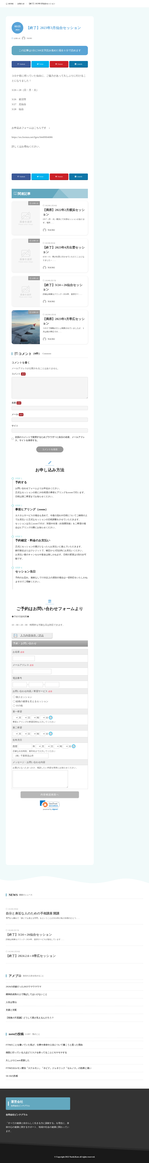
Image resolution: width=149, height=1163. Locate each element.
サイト (15, 426)
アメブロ (15, 975)
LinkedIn (79, 64)
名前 (14, 403)
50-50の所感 (12, 1076)
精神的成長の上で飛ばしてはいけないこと (26, 994)
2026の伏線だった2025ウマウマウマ (23, 986)
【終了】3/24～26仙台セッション (29, 934)
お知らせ (20, 4)
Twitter (41, 64)
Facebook (22, 64)
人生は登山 (11, 1002)
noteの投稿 (16, 1034)
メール (15, 414)
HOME (11, 4)
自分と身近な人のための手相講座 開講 (32, 913)
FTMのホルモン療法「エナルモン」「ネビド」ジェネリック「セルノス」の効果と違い (48, 1068)
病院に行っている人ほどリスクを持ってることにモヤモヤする (36, 1052)
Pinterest (60, 64)
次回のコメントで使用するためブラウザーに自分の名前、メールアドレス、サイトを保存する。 (50, 439)
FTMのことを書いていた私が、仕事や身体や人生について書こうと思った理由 (44, 1045)
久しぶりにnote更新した (18, 1060)
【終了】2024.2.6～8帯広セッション (31, 955)
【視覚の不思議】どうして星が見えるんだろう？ (30, 1018)
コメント (16, 374)
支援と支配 (11, 1010)
